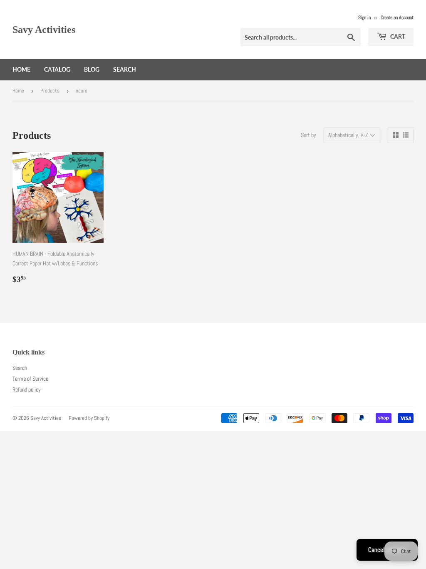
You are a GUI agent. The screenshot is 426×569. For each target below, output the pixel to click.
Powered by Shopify (89, 418)
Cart (397, 36)
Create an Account (397, 17)
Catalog (57, 69)
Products (49, 90)
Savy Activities (43, 29)
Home (21, 69)
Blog (91, 69)
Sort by (308, 135)
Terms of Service (30, 378)
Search (124, 69)
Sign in (364, 17)
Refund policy (26, 389)
